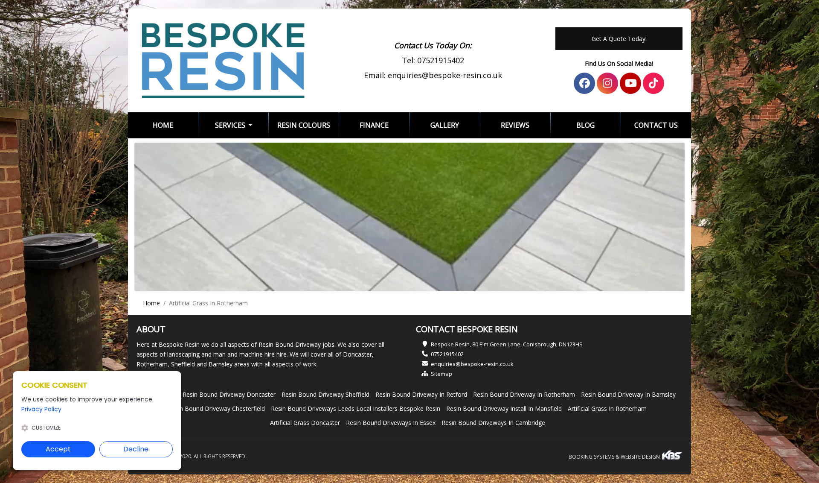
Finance (374, 125)
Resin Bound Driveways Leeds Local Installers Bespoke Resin (355, 408)
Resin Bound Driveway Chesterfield (216, 408)
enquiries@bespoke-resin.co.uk (445, 75)
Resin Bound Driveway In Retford (421, 394)
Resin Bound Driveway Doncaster (229, 394)
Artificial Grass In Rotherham (607, 408)
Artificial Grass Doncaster (305, 423)
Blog (585, 125)
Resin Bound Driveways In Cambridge (493, 423)
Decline (135, 449)
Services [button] (231, 125)
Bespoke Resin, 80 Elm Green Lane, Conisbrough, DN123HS (507, 344)
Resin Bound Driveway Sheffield (325, 394)
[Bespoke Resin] (223, 60)
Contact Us (656, 125)
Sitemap (441, 374)
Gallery (444, 125)
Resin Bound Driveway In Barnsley (628, 394)
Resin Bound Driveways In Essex (391, 423)
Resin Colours (303, 125)
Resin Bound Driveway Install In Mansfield (504, 408)
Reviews (515, 125)
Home (175, 125)
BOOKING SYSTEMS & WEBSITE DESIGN (615, 456)
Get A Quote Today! (619, 39)
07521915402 (440, 60)
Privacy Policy (41, 409)
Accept (58, 449)
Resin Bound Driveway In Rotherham (524, 394)
